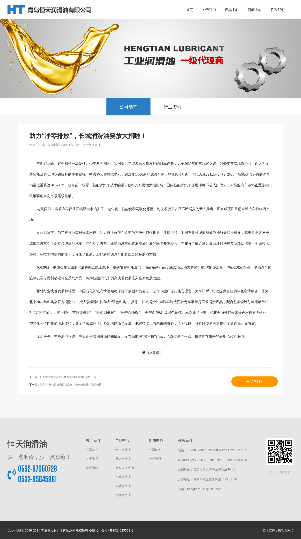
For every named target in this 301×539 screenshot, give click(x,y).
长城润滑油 (123, 476)
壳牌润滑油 (123, 495)
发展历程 (92, 467)
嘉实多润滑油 (124, 467)
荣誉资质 (92, 458)
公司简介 (92, 449)
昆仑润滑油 (123, 458)
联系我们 (278, 9)
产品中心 (232, 9)
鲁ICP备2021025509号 (117, 530)
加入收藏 (153, 352)
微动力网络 (286, 530)
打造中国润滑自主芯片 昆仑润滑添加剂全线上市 (68, 377)
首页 (189, 9)
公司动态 (128, 106)
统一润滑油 (123, 449)
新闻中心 (255, 9)
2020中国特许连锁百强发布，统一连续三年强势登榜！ (72, 384)
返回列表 (257, 381)
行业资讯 (172, 106)
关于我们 (209, 9)
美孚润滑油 (123, 485)
